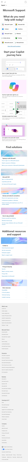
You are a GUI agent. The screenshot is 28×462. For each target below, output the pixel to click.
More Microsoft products (14, 46)
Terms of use (19, 454)
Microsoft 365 (4, 386)
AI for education (5, 372)
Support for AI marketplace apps (7, 409)
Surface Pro (4, 308)
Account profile (4, 332)
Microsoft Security (5, 381)
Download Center (5, 334)
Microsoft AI (4, 379)
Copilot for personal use (6, 320)
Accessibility (4, 440)
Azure (3, 402)
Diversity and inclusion (6, 437)
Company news (4, 430)
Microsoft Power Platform (6, 388)
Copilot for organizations (6, 318)
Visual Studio (4, 419)
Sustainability (4, 442)
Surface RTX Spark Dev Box (6, 315)
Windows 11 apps (5, 325)
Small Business (4, 395)
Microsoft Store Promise (6, 346)
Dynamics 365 (4, 383)
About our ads (19, 457)
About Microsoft (5, 428)
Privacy (14, 454)
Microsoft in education (6, 355)
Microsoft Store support (6, 336)
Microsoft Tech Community (6, 412)
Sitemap (3, 454)
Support (3, 5)
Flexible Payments (5, 348)
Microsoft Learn (4, 407)
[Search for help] (5, 2)
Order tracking (4, 341)
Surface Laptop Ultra (5, 313)
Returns (3, 339)
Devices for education (6, 357)
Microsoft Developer (5, 404)
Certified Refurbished (5, 343)
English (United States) (8, 446)
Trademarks (4, 457)
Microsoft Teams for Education (7, 360)
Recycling (14, 457)
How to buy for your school (6, 365)
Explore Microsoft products (6, 322)
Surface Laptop (4, 310)
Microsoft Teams (5, 390)
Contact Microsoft (9, 454)
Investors (3, 435)
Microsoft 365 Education (6, 362)
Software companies (5, 416)
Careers (3, 425)
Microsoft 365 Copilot (6, 393)
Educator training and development (8, 367)
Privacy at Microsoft (5, 433)
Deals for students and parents (7, 369)
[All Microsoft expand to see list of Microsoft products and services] (2, 2)
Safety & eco (9, 457)
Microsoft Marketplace (6, 414)
